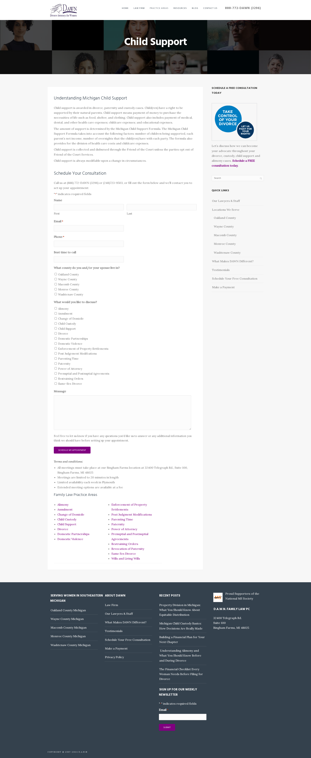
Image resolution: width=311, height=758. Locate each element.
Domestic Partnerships (73, 338)
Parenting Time (68, 358)
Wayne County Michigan (67, 619)
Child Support (67, 328)
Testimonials (221, 270)
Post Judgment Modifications (131, 514)
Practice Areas (159, 8)
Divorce (63, 333)
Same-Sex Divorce (70, 383)
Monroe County (68, 289)
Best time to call (65, 252)
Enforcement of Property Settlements (83, 348)
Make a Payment (223, 287)
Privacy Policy (114, 657)
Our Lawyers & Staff (226, 201)
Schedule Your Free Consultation (234, 278)
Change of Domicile (71, 318)
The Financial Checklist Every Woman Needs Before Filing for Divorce (181, 674)
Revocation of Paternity (127, 549)
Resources (180, 8)
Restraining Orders (70, 378)
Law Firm (139, 8)
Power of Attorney (70, 368)
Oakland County (68, 274)
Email (58, 221)
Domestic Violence (70, 343)
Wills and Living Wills (125, 558)
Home (125, 8)
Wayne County (67, 279)
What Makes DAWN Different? (233, 261)
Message (60, 391)
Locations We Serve (225, 209)
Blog (195, 8)
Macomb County (68, 284)
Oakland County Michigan (68, 610)
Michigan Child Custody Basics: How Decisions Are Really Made (180, 626)
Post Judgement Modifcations (77, 353)
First (57, 213)
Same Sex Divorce (123, 553)
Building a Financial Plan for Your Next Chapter (182, 639)
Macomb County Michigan (69, 627)
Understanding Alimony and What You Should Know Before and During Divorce (180, 655)
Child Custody (67, 323)
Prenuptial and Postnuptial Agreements (83, 373)
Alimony (63, 308)
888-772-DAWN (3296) (243, 8)
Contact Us (210, 8)
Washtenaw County (70, 294)
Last (129, 213)
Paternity (64, 363)
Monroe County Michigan (68, 636)
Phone (59, 236)
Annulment (65, 313)
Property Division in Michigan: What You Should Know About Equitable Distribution (180, 609)
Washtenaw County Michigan (71, 645)
